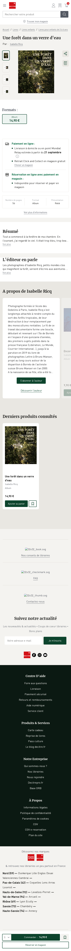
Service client (35, 711)
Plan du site (35, 835)
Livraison (35, 688)
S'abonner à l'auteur (31, 380)
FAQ (35, 578)
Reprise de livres (35, 735)
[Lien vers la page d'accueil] (12, 5)
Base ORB (35, 788)
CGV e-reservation (35, 829)
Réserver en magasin (35, 944)
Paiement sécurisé (35, 694)
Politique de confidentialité (35, 813)
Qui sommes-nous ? (35, 766)
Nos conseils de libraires (35, 555)
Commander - (35, 937)
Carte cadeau (35, 730)
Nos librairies (35, 771)
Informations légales (36, 807)
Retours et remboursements (35, 699)
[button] (35, 239)
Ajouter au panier (16, 503)
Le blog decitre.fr (35, 746)
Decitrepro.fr (35, 782)
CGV (35, 824)
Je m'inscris (55, 640)
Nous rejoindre (35, 777)
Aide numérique (35, 705)
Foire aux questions (35, 683)
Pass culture (35, 741)
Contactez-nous (35, 601)
